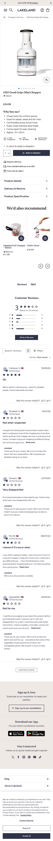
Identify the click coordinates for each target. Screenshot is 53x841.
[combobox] (40, 357)
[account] (42, 10)
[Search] (11, 10)
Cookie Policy (25, 815)
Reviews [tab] (22, 284)
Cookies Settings (26, 820)
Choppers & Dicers (16, 17)
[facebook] (18, 757)
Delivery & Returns (14, 188)
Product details (12, 180)
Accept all (26, 836)
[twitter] (13, 757)
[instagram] (23, 757)
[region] (26, 816)
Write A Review (26, 337)
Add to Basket (33, 153)
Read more (30, 442)
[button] (6, 3)
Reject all (26, 828)
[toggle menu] (5, 10)
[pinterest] (29, 757)
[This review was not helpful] (47, 400)
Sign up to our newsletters (28, 708)
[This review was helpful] (42, 400)
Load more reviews (26, 670)
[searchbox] (14, 350)
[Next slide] (47, 266)
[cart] (48, 10)
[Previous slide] (40, 266)
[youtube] (34, 757)
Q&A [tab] (33, 284)
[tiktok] (40, 757)
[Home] (4, 17)
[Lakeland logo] (26, 10)
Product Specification (16, 196)
